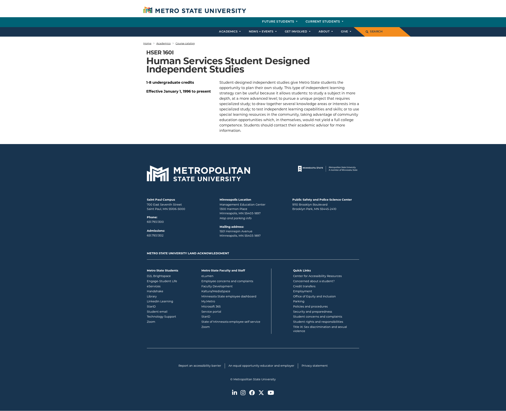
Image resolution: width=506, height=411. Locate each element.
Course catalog (185, 43)
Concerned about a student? (314, 281)
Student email (171, 311)
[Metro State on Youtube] (271, 393)
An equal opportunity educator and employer (261, 365)
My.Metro (224, 301)
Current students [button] (323, 21)
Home (147, 43)
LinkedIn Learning (171, 301)
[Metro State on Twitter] (261, 393)
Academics (163, 43)
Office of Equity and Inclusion (314, 296)
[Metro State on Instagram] (243, 393)
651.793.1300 (155, 222)
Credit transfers (304, 286)
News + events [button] (261, 31)
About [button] (324, 31)
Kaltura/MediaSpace (231, 291)
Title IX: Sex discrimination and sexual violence (320, 329)
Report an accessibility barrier (199, 365)
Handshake (171, 291)
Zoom (167, 322)
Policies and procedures (310, 306)
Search (376, 31)
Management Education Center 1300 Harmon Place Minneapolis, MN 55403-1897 (242, 209)
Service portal (227, 311)
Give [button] (345, 31)
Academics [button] (229, 31)
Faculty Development (217, 286)
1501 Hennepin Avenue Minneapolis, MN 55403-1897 (240, 233)
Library (168, 296)
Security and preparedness (312, 311)
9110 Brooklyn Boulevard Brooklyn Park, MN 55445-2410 (314, 207)
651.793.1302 (155, 235)
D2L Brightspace (171, 276)
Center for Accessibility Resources (317, 276)
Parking (298, 301)
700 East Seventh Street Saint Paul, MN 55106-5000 (166, 207)
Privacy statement (315, 365)
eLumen (223, 276)
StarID (167, 306)
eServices (169, 286)
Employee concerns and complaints (227, 281)
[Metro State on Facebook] (252, 393)
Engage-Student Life (171, 281)
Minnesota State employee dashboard (234, 296)
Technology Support (161, 316)
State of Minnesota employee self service (234, 322)
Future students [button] (278, 21)
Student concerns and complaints (317, 316)
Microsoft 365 (226, 306)
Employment (302, 291)
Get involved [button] (296, 31)
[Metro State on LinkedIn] (234, 393)
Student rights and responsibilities (318, 322)
